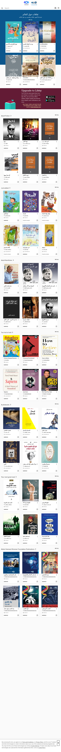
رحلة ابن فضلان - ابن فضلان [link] (12, 77)
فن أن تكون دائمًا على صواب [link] (29, 464)
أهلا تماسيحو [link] (7, 247)
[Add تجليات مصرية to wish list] (37, 327)
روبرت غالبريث (27, 143)
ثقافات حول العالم (30, 14)
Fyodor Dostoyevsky (28, 360)
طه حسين (45, 321)
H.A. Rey (7, 360)
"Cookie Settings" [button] (35, 746)
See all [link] (30, 19)
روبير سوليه (26, 538)
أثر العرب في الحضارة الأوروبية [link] (49, 286)
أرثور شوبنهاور (27, 466)
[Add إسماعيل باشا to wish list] (37, 543)
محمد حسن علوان (47, 432)
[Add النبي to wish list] (18, 471)
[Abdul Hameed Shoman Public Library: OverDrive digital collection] (30, 3)
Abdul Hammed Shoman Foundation (11, 576)
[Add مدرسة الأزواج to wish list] (56, 327)
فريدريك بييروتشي (47, 504)
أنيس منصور (9, 46)
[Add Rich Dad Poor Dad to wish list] (56, 399)
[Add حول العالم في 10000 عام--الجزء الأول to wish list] (54, 85)
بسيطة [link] (43, 247)
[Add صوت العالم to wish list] (37, 182)
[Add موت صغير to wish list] (56, 437)
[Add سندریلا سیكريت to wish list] (56, 471)
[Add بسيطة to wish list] (56, 254)
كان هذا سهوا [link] (7, 175)
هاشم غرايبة (7, 287)
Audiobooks (5, 405)
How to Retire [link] (45, 358)
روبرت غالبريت (8, 538)
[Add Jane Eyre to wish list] (37, 399)
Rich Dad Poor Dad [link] (47, 392)
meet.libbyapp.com (36, 107)
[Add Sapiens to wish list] (18, 399)
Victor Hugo (43, 46)
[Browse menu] (58, 8)
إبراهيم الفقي (8, 321)
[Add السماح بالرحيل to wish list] (37, 437)
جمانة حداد (26, 504)
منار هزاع (45, 249)
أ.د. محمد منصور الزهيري (46, 79)
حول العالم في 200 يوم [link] (11, 44)
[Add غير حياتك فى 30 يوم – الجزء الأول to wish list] (18, 327)
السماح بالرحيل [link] (26, 430)
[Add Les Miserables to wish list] (54, 51)
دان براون (7, 432)
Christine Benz (46, 360)
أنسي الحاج (7, 177)
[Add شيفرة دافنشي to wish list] (18, 437)
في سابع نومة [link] (26, 247)
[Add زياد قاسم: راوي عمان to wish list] (18, 615)
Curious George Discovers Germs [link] (10, 358)
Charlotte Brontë (27, 393)
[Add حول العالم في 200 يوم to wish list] (20, 51)
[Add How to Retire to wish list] (56, 365)
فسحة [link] (24, 213)
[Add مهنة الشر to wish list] (37, 148)
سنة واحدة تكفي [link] (8, 286)
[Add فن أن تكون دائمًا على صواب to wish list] (37, 471)
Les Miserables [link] (43, 44)
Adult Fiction (5, 116)
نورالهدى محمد (8, 249)
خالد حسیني (26, 46)
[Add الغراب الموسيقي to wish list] (56, 615)
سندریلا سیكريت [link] (46, 464)
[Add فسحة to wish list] (37, 221)
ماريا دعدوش (46, 215)
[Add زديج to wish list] (18, 148)
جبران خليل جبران (8, 466)
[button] (20, 44)
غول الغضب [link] (26, 608)
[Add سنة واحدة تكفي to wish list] (18, 293)
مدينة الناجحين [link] (45, 575)
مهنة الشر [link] (25, 141)
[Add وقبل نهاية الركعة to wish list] (56, 221)
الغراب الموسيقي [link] (46, 608)
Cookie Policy (41, 747)
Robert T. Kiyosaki (47, 393)
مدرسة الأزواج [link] (45, 319)
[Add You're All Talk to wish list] (56, 543)
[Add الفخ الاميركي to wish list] (56, 509)
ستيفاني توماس (8, 504)
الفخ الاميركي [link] (45, 502)
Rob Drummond (46, 538)
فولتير (6, 143)
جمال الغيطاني (27, 321)
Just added (5, 188)
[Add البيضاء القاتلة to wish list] (18, 543)
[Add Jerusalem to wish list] (37, 85)
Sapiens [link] (6, 392)
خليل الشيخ (9, 79)
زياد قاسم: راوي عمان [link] (9, 608)
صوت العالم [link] (26, 175)
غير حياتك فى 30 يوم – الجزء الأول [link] (10, 319)
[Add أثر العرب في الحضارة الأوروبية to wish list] (56, 293)
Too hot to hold (6, 333)
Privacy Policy (39, 742)
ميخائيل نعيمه (46, 143)
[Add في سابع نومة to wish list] (37, 254)
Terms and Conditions (28, 742)
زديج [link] (5, 141)
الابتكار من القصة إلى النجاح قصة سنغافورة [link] (10, 575)
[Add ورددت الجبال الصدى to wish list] (37, 51)
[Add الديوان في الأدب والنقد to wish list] (37, 293)
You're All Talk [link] (45, 536)
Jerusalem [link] (25, 77)
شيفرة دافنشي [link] (7, 430)
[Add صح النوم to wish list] (18, 221)
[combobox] (27, 8)
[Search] (2, 8)
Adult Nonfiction (7, 260)
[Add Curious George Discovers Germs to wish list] (18, 365)
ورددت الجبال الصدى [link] (28, 44)
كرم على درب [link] (45, 141)
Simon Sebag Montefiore (29, 79)
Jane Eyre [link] (25, 392)
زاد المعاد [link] (44, 175)
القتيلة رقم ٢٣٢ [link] (26, 502)
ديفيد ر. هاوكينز (27, 432)
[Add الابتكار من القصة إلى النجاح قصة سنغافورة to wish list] (18, 582)
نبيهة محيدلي (7, 215)
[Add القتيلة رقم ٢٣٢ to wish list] (37, 509)
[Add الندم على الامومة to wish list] (18, 509)
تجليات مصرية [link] (26, 319)
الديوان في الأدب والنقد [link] (28, 286)
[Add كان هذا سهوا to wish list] (18, 182)
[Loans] (55, 8)
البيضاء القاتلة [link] (7, 536)
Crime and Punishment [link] (28, 358)
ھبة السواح (45, 466)
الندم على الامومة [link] (8, 502)
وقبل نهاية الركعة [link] (46, 213)
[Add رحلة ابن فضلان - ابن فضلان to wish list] (20, 85)
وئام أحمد (26, 215)
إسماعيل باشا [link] (26, 536)
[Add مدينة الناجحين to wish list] (56, 582)
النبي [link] (5, 464)
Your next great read (8, 477)
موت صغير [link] (44, 430)
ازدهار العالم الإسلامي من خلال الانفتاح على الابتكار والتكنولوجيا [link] (30, 575)
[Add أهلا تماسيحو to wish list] (18, 254)
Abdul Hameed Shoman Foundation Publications (18, 549)
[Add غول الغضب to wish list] (37, 615)
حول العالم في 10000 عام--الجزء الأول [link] (46, 77)
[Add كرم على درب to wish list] (56, 148)
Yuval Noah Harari (9, 393)
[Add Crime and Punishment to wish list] (37, 365)
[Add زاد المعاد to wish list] (56, 182)
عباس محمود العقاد (28, 287)
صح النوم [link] (6, 213)
